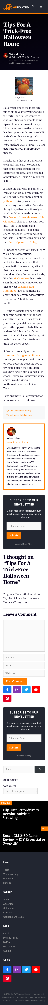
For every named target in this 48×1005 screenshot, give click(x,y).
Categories (9, 785)
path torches (10, 201)
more (28, 63)
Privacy (28, 756)
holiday (23, 415)
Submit (13, 535)
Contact (7, 912)
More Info (18, 544)
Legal (6, 933)
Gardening (8, 878)
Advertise (8, 903)
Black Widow (21, 278)
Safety (28, 410)
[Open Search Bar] (33, 7)
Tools (6, 869)
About (6, 899)
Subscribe (8, 908)
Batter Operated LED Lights (25, 242)
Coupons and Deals (13, 916)
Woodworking (10, 874)
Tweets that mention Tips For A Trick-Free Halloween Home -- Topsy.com (22, 598)
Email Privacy (28, 544)
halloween (14, 415)
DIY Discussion (17, 410)
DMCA (6, 942)
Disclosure (9, 946)
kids (30, 415)
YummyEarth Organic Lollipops (21, 355)
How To (7, 882)
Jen (22, 54)
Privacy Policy (10, 937)
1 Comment (34, 57)
